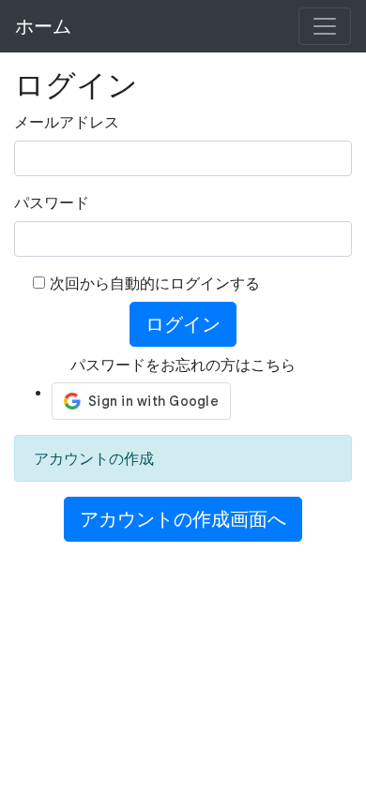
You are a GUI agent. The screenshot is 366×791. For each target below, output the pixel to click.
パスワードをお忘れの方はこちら (183, 364)
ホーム (43, 26)
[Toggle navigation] (324, 26)
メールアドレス (66, 121)
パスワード (51, 202)
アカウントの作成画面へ (183, 519)
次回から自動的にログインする (155, 283)
